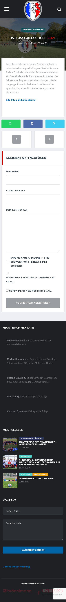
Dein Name (12, 171)
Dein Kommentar (16, 210)
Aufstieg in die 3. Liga (36, 397)
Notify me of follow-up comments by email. (30, 279)
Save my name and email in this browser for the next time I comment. (29, 262)
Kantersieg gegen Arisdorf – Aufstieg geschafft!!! (37, 443)
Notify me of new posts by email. (30, 291)
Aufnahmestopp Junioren (36, 478)
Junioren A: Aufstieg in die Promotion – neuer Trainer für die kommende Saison (39, 462)
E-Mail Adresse (15, 190)
